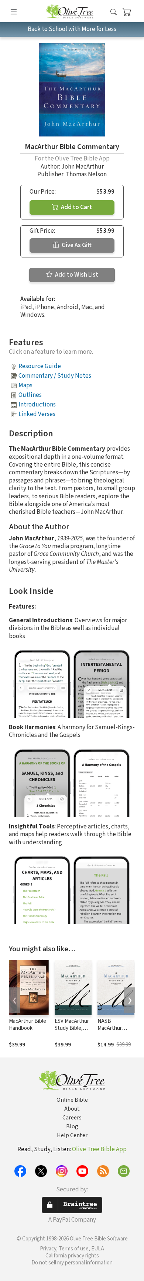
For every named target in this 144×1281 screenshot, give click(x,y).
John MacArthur (82, 166)
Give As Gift (76, 245)
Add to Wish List (76, 274)
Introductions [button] (37, 404)
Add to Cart (76, 207)
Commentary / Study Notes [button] (54, 375)
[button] (113, 12)
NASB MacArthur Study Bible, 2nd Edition (111, 1031)
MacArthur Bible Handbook (27, 1024)
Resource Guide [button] (39, 366)
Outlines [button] (30, 395)
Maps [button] (25, 385)
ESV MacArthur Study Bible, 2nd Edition (72, 1028)
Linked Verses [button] (36, 414)
